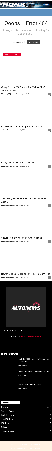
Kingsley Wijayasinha (9, 94)
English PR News (8, 415)
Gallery (4, 427)
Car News (5, 407)
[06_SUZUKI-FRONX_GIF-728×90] (26, 4)
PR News (5, 423)
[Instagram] (23, 342)
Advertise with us (36, 444)
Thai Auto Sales (7, 431)
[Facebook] (18, 342)
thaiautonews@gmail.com (31, 336)
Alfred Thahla (7, 130)
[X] (29, 342)
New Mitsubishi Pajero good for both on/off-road (25, 273)
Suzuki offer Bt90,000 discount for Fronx (21, 237)
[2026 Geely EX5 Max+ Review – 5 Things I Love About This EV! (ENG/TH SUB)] (26, 183)
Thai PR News (7, 419)
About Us (13, 444)
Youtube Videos (7, 411)
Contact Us (23, 444)
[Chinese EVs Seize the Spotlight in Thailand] (26, 111)
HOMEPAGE (33, 42)
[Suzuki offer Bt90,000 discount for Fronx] (26, 222)
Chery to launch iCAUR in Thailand (18, 162)
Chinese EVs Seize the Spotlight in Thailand (22, 126)
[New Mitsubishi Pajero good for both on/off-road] (26, 258)
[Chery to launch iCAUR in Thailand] (26, 147)
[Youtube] (34, 342)
